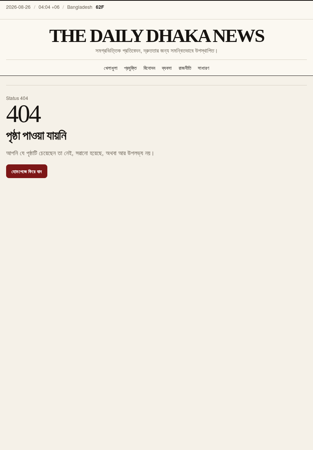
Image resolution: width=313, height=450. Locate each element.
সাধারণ (203, 67)
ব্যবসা (167, 67)
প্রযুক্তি (130, 67)
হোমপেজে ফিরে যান (26, 171)
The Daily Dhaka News (156, 35)
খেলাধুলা (111, 67)
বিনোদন (149, 67)
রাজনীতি (185, 67)
